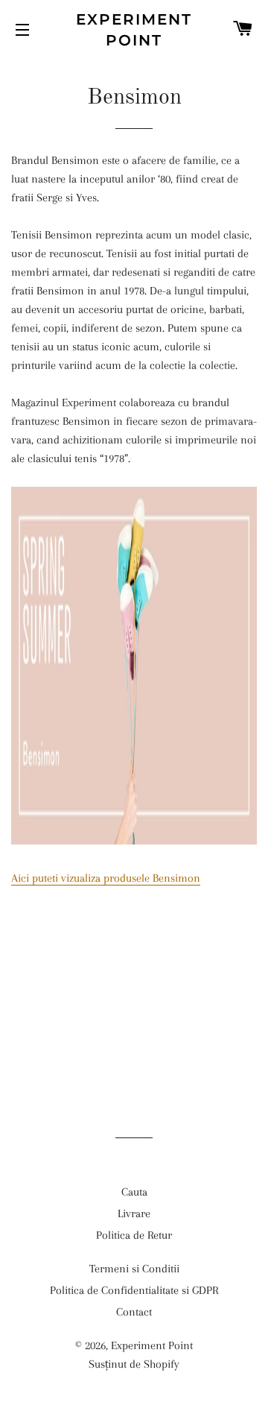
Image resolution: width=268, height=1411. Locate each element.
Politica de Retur (134, 1235)
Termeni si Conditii (134, 1268)
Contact (134, 1312)
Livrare (134, 1213)
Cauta (134, 1192)
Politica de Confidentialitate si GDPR (134, 1290)
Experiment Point (134, 29)
